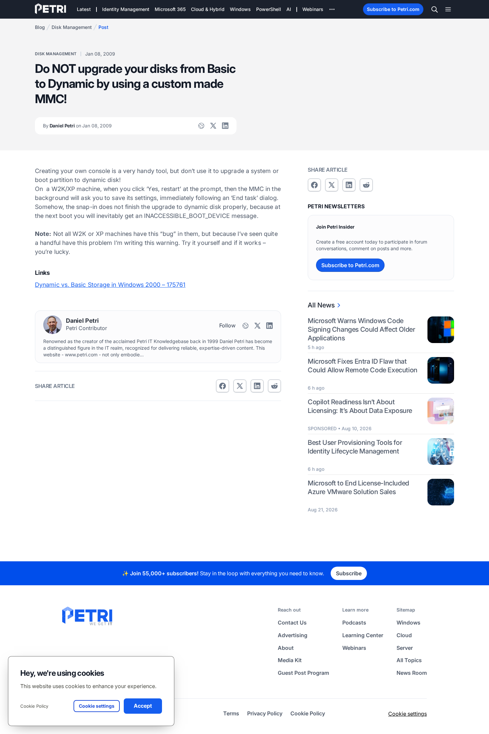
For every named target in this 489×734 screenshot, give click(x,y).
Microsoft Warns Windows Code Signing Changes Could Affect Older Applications (361, 329)
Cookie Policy (34, 706)
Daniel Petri (77, 125)
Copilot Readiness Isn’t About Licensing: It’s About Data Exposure (360, 406)
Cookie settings (407, 713)
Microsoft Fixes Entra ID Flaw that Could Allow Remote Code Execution (362, 365)
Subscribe (349, 573)
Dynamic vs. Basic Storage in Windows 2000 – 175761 (110, 284)
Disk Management (72, 27)
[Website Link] (201, 125)
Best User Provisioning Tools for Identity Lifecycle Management (355, 447)
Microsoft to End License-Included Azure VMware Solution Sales (358, 487)
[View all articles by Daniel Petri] (52, 324)
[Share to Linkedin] (257, 386)
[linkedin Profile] (225, 125)
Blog (40, 27)
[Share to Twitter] (239, 386)
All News (321, 305)
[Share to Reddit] (274, 386)
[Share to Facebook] (222, 386)
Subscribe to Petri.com (393, 9)
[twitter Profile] (213, 125)
